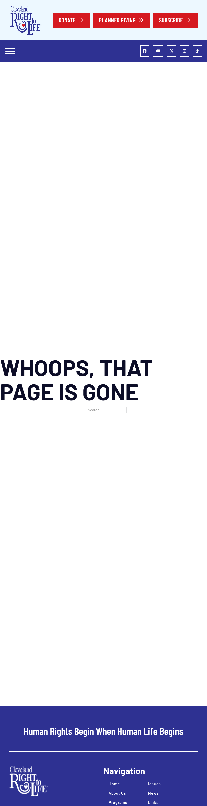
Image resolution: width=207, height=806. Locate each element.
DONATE (67, 20)
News (153, 793)
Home (114, 784)
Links (153, 802)
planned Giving (117, 20)
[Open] (10, 51)
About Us (117, 793)
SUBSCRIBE (171, 20)
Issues (154, 784)
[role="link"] (145, 51)
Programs (118, 802)
